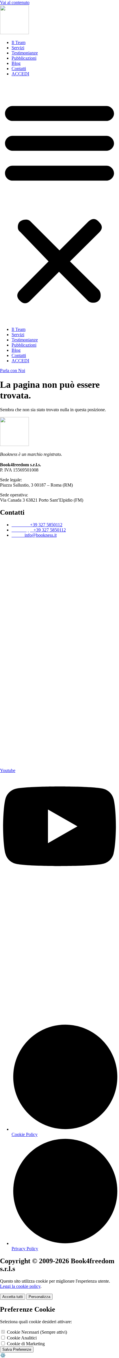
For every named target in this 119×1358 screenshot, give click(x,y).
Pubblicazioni (24, 58)
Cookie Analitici (21, 1337)
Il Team (18, 42)
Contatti (19, 68)
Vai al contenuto (14, 2)
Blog (16, 63)
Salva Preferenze (16, 1349)
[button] (59, 201)
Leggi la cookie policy (20, 1286)
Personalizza (39, 1297)
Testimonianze (25, 52)
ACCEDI (20, 73)
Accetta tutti (12, 1297)
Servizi (18, 47)
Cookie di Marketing (25, 1343)
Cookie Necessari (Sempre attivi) (36, 1332)
